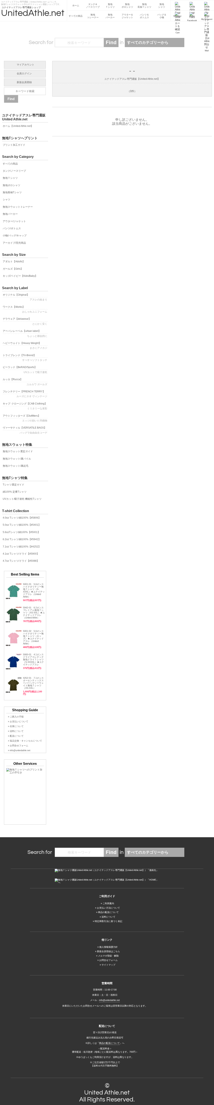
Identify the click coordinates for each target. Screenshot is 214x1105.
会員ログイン (24, 73)
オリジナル (25, 297)
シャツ (6, 199)
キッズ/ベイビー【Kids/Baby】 (20, 275)
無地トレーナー (93, 16)
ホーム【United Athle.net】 (18, 126)
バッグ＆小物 (161, 16)
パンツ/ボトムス (12, 228)
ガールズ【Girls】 (13, 268)
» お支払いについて (18, 721)
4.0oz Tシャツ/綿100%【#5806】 (22, 517)
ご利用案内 (108, 903)
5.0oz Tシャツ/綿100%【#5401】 (22, 524)
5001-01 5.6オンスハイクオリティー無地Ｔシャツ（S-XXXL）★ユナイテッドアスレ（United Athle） (34, 590)
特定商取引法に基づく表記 (108, 921)
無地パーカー (110, 16)
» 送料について (16, 731)
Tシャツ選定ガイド (13, 484)
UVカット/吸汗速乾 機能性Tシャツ (22, 498)
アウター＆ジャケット (127, 16)
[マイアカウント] (206, 5)
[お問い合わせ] (206, 16)
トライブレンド (25, 358)
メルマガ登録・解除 (108, 955)
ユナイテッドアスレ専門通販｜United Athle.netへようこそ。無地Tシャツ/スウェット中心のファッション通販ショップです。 (31, 2)
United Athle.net (107, 1092)
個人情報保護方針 (108, 947)
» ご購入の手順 (16, 716)
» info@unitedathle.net (19, 750)
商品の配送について (108, 912)
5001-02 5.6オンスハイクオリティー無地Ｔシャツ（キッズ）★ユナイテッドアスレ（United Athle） (33, 637)
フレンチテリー (25, 394)
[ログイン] (192, 5)
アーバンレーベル (25, 333)
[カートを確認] (177, 16)
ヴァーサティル (25, 430)
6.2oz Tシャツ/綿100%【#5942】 (22, 539)
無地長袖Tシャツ (12, 192)
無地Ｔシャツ (110, 5)
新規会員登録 (24, 82)
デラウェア (25, 321)
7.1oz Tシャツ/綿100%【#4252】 (22, 546)
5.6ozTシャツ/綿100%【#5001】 (21, 532)
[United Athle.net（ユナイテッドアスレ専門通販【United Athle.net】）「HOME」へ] (107, 881)
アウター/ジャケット (14, 221)
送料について (108, 917)
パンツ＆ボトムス (144, 16)
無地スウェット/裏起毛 (15, 465)
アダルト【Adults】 (14, 261)
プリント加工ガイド (14, 144)
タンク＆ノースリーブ (93, 5)
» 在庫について (16, 726)
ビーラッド (25, 369)
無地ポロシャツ (127, 5)
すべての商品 (76, 16)
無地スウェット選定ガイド (18, 451)
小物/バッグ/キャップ (15, 235)
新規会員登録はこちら (108, 951)
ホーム (75, 5)
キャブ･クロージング (25, 406)
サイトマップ (108, 964)
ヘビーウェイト (25, 345)
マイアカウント (25, 64)
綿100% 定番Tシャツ (15, 491)
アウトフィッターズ (25, 418)
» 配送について (16, 736)
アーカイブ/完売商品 (14, 242)
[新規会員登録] (177, 5)
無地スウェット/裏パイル (17, 458)
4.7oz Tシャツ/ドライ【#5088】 (21, 560)
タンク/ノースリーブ (14, 170)
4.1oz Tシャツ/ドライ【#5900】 (21, 553)
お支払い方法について (108, 908)
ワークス (25, 309)
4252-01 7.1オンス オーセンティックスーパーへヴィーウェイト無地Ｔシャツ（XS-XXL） (33, 683)
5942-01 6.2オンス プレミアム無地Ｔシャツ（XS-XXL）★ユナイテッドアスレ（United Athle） (34, 612)
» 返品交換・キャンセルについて (25, 740)
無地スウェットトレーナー (18, 206)
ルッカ (25, 382)
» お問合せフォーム (18, 745)
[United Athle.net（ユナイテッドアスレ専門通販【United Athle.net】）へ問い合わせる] (107, 870)
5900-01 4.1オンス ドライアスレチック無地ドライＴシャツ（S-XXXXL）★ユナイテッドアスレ (34, 659)
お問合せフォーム (108, 960)
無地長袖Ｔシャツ (144, 5)
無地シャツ (161, 5)
